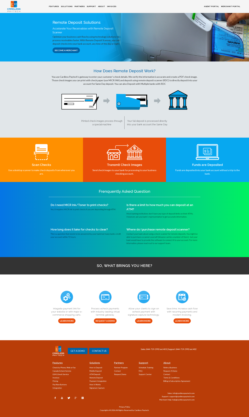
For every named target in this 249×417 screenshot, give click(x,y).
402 (194, 349)
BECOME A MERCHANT (66, 50)
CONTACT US (99, 350)
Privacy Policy (124, 407)
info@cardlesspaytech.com (184, 393)
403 (165, 349)
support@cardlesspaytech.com (182, 396)
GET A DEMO (78, 350)
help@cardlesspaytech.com (183, 400)
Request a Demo (105, 320)
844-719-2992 (153, 349)
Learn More (67, 320)
